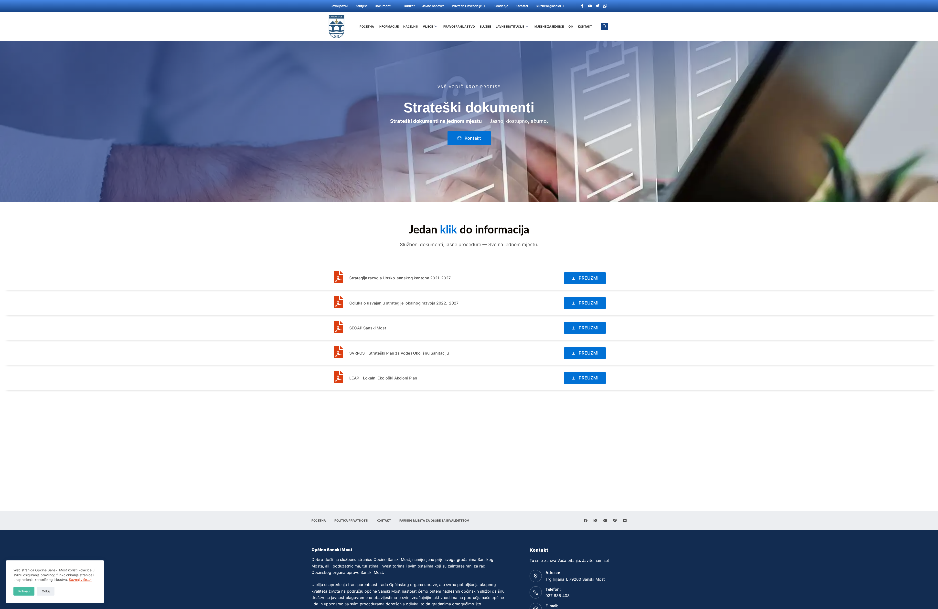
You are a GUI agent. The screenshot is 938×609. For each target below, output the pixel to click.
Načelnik (410, 26)
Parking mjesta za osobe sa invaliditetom (434, 520)
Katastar (522, 6)
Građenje (501, 6)
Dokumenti (383, 6)
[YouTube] (625, 520)
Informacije (389, 26)
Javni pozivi (339, 6)
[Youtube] (590, 5)
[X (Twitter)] (595, 520)
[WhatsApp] (605, 520)
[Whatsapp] (605, 5)
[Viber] (615, 520)
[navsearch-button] (604, 26)
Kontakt (585, 26)
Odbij (46, 591)
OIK (570, 26)
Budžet (409, 6)
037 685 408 (557, 595)
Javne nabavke (433, 6)
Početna (367, 26)
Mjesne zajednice (549, 26)
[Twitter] (597, 5)
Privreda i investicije (467, 6)
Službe (485, 26)
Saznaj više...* (80, 580)
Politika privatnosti (351, 520)
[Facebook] (582, 5)
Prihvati (24, 591)
